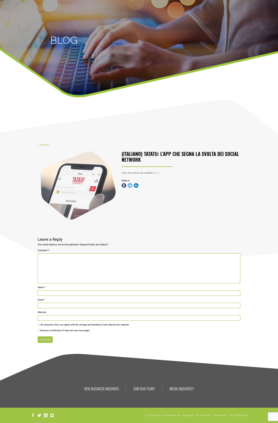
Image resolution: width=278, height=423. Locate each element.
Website (42, 312)
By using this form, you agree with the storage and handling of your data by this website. (85, 324)
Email (41, 299)
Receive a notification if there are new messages (65, 330)
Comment (43, 250)
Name (41, 287)
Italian (158, 173)
